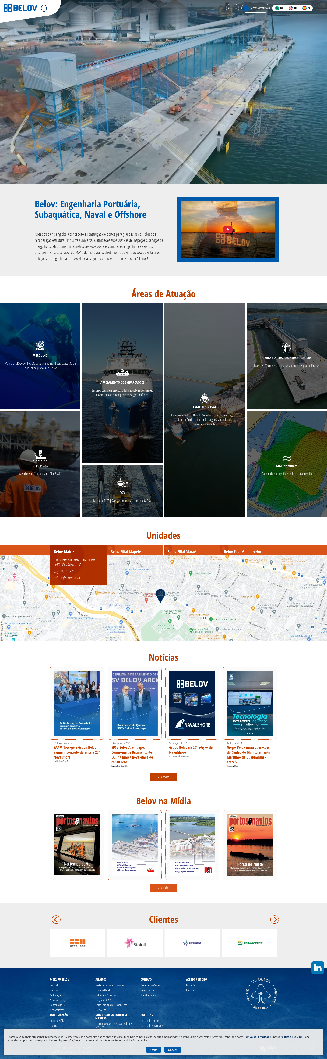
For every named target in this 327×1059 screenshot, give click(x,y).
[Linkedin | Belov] (321, 8)
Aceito (153, 1050)
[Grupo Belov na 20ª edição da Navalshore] (192, 703)
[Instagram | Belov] (317, 8)
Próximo (274, 919)
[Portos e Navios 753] (77, 844)
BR (281, 8)
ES (309, 8)
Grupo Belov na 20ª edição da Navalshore (191, 750)
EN (295, 8)
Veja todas (163, 777)
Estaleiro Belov (58, 761)
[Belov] (20, 11)
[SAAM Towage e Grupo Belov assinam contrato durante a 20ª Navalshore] (77, 703)
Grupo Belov (66, 761)
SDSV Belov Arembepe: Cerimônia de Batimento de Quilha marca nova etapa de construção (132, 755)
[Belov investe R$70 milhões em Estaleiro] (135, 845)
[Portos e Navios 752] (250, 845)
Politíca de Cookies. (291, 1037)
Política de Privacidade (257, 1037)
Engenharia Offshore (233, 766)
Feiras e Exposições (175, 756)
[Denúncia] (228, 229)
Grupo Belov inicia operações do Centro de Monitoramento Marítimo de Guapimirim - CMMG (248, 755)
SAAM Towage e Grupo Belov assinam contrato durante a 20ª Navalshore (77, 752)
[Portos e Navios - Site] (192, 845)
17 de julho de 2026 (236, 743)
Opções (173, 1050)
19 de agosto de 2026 (63, 743)
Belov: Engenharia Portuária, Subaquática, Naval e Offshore (90, 209)
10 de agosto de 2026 (178, 743)
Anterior (56, 919)
